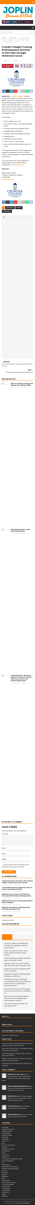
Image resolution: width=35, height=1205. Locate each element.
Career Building (6, 1133)
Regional (4, 1174)
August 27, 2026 (7, 884)
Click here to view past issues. (10, 1035)
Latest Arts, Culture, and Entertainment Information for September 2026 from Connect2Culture (16, 945)
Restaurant (5, 1176)
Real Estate (5, 1172)
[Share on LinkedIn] (12, 91)
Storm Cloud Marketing (23, 1203)
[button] (32, 1)
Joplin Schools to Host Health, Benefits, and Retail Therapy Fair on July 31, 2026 (20, 1088)
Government (5, 1155)
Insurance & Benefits (8, 1161)
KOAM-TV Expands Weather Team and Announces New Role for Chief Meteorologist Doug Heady (20, 1098)
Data (3, 1143)
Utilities (4, 1194)
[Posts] (7, 937)
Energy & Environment (8, 1149)
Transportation (6, 1186)
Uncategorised (6, 1188)
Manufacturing (6, 1165)
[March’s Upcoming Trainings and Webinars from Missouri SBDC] (5, 454)
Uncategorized (6, 1190)
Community (5, 1137)
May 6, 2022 (6, 60)
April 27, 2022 (15, 533)
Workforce (7, 211)
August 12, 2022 (16, 682)
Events (4, 1153)
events (19, 207)
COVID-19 (4, 1141)
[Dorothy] (4, 1099)
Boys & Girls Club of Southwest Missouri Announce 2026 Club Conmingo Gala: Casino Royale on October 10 (16, 998)
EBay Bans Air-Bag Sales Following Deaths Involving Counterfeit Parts (16, 908)
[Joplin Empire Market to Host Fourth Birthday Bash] (5, 600)
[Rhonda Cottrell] (4, 1077)
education (10, 207)
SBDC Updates (6, 1180)
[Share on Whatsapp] (27, 91)
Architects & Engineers (8, 1129)
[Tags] (17, 937)
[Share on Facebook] (4, 91)
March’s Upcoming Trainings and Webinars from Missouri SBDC (22, 384)
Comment (5, 834)
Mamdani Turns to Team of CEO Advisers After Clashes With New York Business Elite (16, 895)
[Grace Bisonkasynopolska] (4, 1089)
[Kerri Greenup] (4, 1117)
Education (4, 1147)
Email (4, 854)
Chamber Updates (7, 1135)
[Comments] (28, 937)
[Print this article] (23, 91)
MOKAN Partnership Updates (10, 1168)
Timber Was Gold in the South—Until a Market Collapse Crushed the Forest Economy (17, 881)
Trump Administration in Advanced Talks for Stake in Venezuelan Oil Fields (17, 888)
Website (4, 859)
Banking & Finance (7, 1131)
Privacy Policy (7, 1024)
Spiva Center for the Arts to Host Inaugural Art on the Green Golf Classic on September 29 (17, 991)
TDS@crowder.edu (18, 165)
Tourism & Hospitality (8, 1184)
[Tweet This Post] (8, 91)
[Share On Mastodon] (31, 91)
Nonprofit (4, 1170)
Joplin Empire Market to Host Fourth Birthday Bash (20, 530)
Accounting (5, 1127)
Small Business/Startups (9, 1182)
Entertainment (6, 1151)
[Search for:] (17, 32)
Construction (5, 1139)
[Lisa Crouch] (4, 1109)
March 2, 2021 (15, 387)
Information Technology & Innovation (12, 1159)
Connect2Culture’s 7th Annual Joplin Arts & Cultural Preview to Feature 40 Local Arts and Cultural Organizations (21, 677)
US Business (5, 1192)
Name (4, 848)
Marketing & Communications (10, 1166)
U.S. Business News (9, 876)
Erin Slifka (15, 60)
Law (3, 1163)
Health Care (5, 1157)
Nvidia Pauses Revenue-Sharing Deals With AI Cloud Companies (17, 901)
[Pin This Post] (15, 91)
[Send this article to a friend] (19, 91)
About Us (5, 1016)
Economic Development (8, 1145)
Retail (3, 1178)
